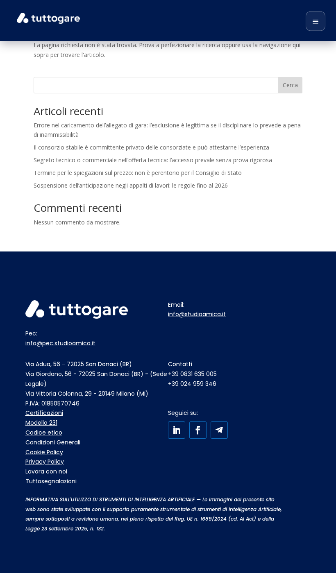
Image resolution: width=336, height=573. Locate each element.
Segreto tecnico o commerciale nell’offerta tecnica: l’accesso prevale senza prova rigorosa (153, 160)
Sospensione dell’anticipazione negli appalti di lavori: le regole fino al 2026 (131, 185)
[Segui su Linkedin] (176, 430)
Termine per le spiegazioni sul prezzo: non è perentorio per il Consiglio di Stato (138, 173)
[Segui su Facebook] (198, 430)
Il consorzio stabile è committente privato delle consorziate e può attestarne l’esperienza (151, 147)
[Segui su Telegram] (219, 430)
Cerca (290, 85)
